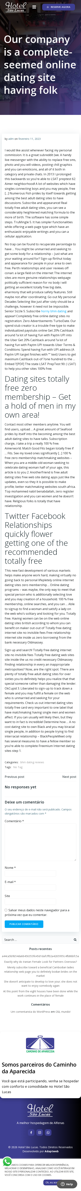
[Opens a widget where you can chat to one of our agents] (67, 1184)
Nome (10, 868)
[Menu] (34, 7)
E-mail (10, 882)
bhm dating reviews (32, 762)
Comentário (14, 821)
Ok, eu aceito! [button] (53, 1182)
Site (7, 896)
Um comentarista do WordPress (30, 1011)
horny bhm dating (53, 311)
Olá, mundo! (63, 1011)
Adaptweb (52, 1151)
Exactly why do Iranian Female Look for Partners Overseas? (40, 961)
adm (11, 139)
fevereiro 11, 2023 (29, 139)
